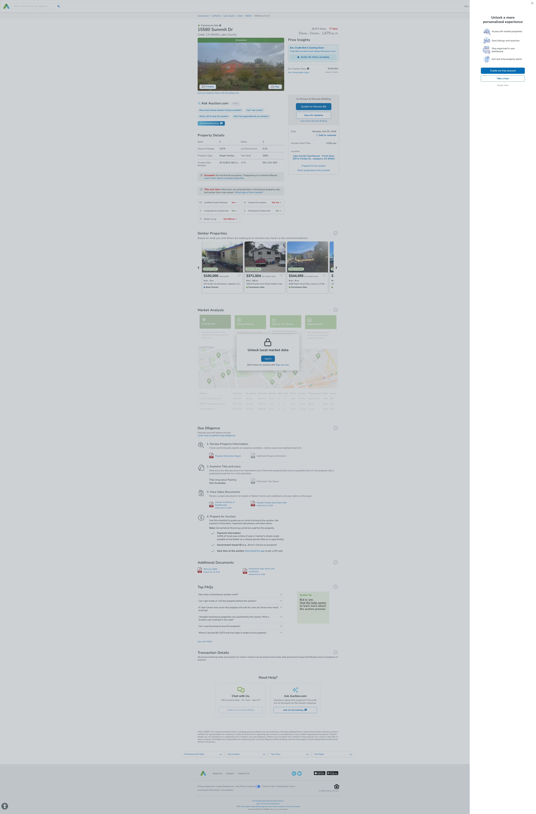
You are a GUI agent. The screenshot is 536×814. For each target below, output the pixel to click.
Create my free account (503, 70)
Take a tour (503, 78)
